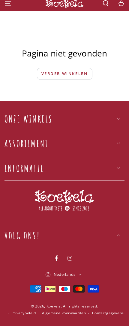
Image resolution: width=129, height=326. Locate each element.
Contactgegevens (108, 313)
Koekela (53, 306)
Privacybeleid (23, 313)
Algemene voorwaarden (64, 313)
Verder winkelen (64, 73)
